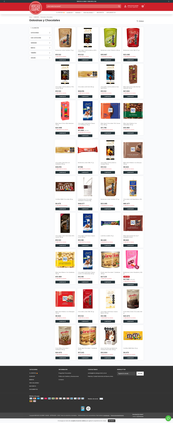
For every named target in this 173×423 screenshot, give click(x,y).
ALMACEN (70, 12)
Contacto (61, 379)
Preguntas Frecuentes (65, 373)
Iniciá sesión (134, 5)
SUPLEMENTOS (111, 12)
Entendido (111, 420)
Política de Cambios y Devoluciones (69, 376)
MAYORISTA (100, 12)
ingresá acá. (106, 415)
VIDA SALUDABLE (88, 12)
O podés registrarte (132, 7)
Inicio (30, 17)
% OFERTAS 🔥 (60, 12)
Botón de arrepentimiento (117, 415)
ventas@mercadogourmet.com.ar (97, 373)
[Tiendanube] (138, 416)
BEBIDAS (77, 12)
